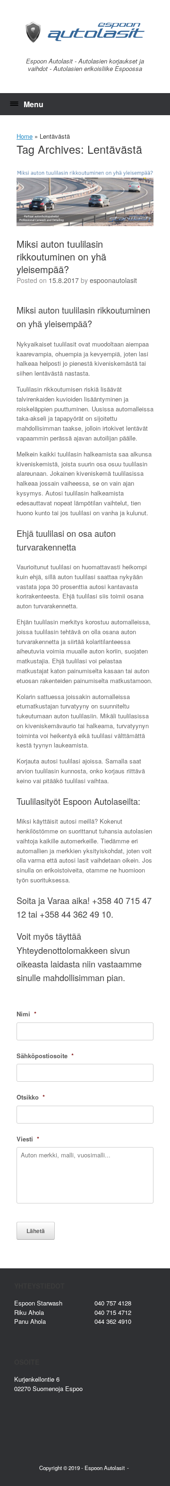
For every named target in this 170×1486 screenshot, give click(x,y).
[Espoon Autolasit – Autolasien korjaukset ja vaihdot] (85, 32)
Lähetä (35, 1231)
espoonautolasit (113, 280)
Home (25, 136)
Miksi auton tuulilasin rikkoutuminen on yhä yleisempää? (61, 256)
